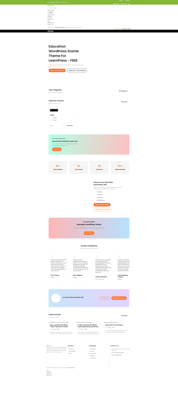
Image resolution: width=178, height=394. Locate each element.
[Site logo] (51, 5)
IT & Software (93, 353)
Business (92, 351)
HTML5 (52, 115)
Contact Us (71, 348)
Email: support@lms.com (116, 355)
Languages (92, 355)
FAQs (70, 353)
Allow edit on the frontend (114, 325)
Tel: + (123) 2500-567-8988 (117, 352)
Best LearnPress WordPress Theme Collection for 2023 (59, 326)
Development (54, 110)
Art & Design (93, 348)
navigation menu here (60, 27)
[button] (57, 70)
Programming (93, 357)
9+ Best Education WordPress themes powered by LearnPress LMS (88, 326)
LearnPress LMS (71, 367)
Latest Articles (72, 351)
